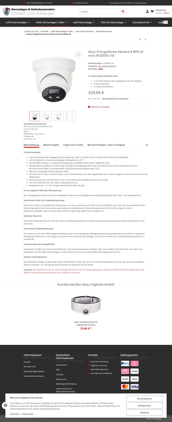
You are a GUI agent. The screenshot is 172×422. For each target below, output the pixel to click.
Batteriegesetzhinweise (66, 384)
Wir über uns (29, 366)
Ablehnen (144, 412)
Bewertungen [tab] (51, 145)
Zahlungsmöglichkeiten (34, 371)
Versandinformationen (34, 376)
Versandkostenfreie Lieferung (115, 98)
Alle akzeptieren (144, 398)
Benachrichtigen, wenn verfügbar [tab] (106, 145)
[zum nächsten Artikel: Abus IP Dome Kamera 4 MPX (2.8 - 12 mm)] (145, 39)
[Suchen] (123, 11)
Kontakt (27, 362)
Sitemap (59, 374)
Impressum (14, 414)
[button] (147, 11)
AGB (58, 369)
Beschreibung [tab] (31, 145)
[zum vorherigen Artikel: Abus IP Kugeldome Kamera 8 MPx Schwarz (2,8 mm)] (140, 39)
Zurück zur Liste (32, 31)
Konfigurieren (144, 405)
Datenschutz (27, 414)
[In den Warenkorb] (26, 48)
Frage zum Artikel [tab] (73, 145)
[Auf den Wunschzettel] (78, 55)
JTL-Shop (158, 418)
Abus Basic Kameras (107, 66)
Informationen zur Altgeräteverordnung (65, 390)
